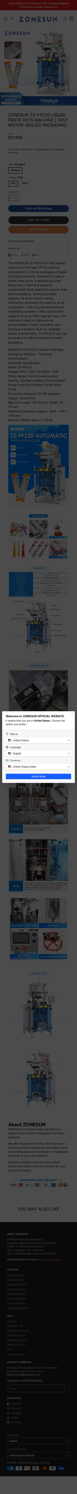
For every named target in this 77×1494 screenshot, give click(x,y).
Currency (15, 760)
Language (15, 747)
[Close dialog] (72, 714)
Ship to (14, 734)
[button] (38, 740)
